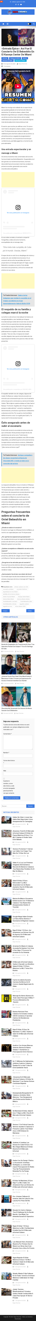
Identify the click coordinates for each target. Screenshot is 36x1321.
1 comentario (7, 66)
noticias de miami (20, 60)
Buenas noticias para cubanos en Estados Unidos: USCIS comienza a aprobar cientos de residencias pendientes (23, 1016)
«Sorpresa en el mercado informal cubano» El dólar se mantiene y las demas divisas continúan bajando (23, 1080)
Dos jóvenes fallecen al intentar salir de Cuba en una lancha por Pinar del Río (23, 1199)
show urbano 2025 (20, 606)
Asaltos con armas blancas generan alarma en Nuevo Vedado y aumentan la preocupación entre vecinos (23, 1049)
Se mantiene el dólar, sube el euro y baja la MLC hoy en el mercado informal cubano (23, 1113)
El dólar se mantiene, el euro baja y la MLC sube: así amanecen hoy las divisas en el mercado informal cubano (23, 1184)
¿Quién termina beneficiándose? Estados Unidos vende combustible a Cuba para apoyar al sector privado (23, 1293)
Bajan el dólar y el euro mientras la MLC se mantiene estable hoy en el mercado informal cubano (23, 1229)
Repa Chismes (22, 64)
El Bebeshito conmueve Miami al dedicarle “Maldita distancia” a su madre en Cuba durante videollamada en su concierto (31, 611)
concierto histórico (22, 589)
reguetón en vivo (7, 606)
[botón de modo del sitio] (29, 24)
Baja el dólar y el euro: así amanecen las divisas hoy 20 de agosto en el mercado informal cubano (23, 933)
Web (4, 771)
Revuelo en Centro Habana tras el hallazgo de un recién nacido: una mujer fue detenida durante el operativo (23, 1213)
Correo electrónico (9, 762)
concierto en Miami (8, 589)
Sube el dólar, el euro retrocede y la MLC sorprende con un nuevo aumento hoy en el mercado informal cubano (23, 885)
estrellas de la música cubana (11, 594)
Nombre (6, 752)
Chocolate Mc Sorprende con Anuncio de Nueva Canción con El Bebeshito (16, 709)
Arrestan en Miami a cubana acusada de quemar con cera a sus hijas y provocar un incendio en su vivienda (23, 949)
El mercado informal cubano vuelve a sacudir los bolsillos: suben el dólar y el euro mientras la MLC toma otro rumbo (23, 966)
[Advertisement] (18, 179)
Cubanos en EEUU (15, 58)
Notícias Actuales (7, 60)
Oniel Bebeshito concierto (10, 601)
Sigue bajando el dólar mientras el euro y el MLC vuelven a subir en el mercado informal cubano (23, 1261)
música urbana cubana (23, 599)
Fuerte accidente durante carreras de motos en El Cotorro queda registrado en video (23, 983)
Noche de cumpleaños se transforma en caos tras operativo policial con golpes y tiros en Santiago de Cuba (17, 646)
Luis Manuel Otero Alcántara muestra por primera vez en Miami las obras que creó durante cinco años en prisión (23, 1245)
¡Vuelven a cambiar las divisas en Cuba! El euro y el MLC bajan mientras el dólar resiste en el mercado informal (23, 1147)
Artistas (5, 58)
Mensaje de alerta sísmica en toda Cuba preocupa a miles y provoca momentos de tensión (23, 999)
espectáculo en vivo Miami (10, 591)
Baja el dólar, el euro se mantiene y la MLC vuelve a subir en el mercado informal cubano (23, 1033)
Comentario (7, 734)
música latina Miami (8, 599)
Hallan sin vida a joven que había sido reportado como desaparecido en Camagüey (23, 819)
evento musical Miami (9, 596)
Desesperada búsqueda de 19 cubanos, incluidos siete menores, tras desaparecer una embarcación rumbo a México (23, 1097)
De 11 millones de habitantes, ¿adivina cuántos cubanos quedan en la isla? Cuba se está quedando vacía (23, 1064)
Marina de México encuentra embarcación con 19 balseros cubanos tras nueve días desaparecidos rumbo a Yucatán (23, 903)
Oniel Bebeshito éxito (26, 601)
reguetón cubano (24, 604)
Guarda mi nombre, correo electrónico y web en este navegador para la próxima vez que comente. (9, 787)
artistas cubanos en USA (21, 587)
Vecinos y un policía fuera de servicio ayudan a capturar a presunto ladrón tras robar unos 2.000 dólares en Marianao (23, 1129)
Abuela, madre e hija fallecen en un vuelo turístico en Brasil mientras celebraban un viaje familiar (23, 1277)
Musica (25, 58)
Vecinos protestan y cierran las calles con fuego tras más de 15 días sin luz (23, 851)
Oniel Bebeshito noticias (9, 604)
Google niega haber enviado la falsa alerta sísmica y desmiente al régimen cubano (23, 919)
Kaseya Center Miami (24, 596)
